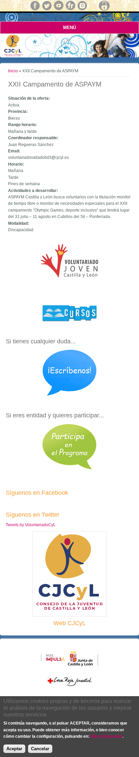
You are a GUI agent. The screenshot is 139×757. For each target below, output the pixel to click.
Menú (69, 27)
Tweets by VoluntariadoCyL (31, 524)
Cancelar (40, 748)
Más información (106, 736)
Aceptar (14, 748)
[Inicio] (69, 56)
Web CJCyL (69, 623)
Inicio (13, 71)
